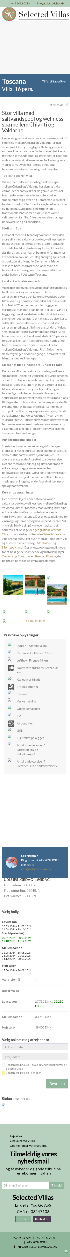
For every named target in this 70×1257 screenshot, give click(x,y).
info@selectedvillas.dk (50, 3)
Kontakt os (42, 1218)
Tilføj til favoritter (53, 81)
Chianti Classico (53, 534)
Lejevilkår (16, 1136)
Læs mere (23, 1218)
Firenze (51, 556)
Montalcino (44, 543)
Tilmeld (56, 1185)
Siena (37, 556)
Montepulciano (12, 547)
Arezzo (22, 556)
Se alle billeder (35, 620)
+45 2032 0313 (20, 3)
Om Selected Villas (22, 1140)
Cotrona (7, 556)
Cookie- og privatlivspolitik (28, 1145)
